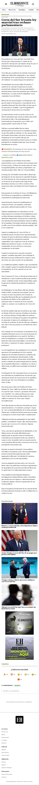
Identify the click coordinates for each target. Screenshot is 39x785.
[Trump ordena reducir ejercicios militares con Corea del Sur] (19, 567)
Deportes (4, 743)
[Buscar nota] (33, 4)
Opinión (4, 749)
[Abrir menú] (6, 4)
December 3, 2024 (7, 157)
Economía (4, 740)
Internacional (5, 737)
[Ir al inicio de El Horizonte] (19, 4)
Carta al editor (5, 755)
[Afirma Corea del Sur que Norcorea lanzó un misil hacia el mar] (19, 594)
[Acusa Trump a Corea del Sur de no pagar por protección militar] (19, 540)
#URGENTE (8, 149)
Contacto (4, 777)
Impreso (4, 764)
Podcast (4, 762)
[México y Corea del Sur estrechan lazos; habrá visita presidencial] (19, 513)
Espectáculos (5, 752)
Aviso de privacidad (7, 774)
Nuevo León (5, 731)
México (3, 734)
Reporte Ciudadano (7, 767)
